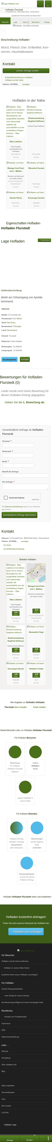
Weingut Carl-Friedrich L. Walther (15, 169)
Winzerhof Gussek (36, 168)
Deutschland (12, 330)
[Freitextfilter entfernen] (40, 3)
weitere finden (35, 766)
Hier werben (6, 1106)
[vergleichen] (3, 33)
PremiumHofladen (47, 103)
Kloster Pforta (16, 198)
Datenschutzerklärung (13, 507)
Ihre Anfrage (7, 482)
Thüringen (17, 326)
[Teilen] (42, 1138)
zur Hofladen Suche (3, 10)
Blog (3, 1071)
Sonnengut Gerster (36, 198)
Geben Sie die (24, 402)
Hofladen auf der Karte (14, 80)
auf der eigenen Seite (37, 843)
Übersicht (5, 22)
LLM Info (5, 1112)
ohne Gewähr (20, 707)
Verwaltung (6, 1058)
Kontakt (25, 359)
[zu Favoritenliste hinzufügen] (3, 27)
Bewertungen (37, 22)
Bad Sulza (11, 323)
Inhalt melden (39, 707)
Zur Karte (7, 545)
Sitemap (5, 1051)
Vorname (6, 441)
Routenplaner (45, 240)
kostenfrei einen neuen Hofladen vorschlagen (20, 975)
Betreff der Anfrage (10, 472)
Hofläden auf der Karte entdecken (15, 961)
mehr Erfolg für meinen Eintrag (16, 996)
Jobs (3, 1099)
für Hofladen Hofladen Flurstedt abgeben (15, 767)
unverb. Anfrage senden (27, 70)
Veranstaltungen (8, 1092)
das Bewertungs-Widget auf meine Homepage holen (22, 1002)
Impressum (6, 1023)
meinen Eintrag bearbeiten (12, 989)
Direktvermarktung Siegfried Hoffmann (36, 119)
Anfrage (47, 22)
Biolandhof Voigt (36, 632)
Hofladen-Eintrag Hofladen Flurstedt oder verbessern (16, 843)
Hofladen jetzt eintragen (27, 931)
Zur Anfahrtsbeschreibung (14, 549)
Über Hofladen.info (9, 1065)
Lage (15, 22)
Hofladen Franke (36, 669)
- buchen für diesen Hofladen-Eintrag (27, 877)
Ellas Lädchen (16, 142)
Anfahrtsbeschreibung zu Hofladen (19, 77)
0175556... (14, 84)
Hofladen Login (10, 1125)
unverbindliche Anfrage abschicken (19, 515)
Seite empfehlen (8, 1086)
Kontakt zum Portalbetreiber (15, 1017)
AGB (3, 1030)
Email (4, 461)
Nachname (7, 451)
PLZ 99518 (17, 319)
